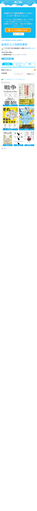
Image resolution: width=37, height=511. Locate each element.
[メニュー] (2, 2)
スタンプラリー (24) (18, 64)
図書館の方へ (30, 74)
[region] (18, 114)
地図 (29, 48)
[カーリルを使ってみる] (18, 30)
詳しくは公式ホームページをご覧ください (14, 79)
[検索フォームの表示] (34, 2)
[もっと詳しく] (18, 35)
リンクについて (18, 74)
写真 (30, 64)
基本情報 (7, 64)
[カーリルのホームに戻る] (18, 3)
